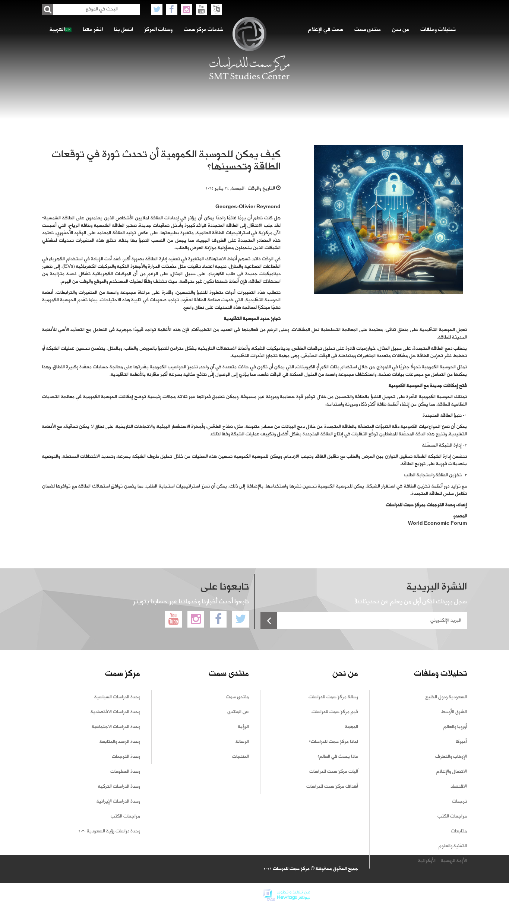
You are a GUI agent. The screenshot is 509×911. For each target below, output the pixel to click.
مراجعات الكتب (452, 816)
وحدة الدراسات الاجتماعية (116, 727)
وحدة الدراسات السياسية (117, 697)
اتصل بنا (123, 30)
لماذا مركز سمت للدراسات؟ (333, 741)
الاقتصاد (458, 786)
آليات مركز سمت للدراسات (333, 771)
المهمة (351, 727)
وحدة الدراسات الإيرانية (118, 801)
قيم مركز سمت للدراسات (335, 712)
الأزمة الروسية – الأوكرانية (442, 861)
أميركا (461, 741)
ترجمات (459, 801)
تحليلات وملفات (438, 30)
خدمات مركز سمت (203, 30)
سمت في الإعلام (325, 30)
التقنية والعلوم (453, 846)
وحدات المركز (158, 30)
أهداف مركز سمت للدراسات (332, 786)
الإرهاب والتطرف (451, 756)
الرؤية (243, 727)
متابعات (459, 831)
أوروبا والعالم (455, 727)
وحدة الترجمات (126, 756)
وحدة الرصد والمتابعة (119, 741)
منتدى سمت (367, 30)
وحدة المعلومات (125, 771)
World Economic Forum (437, 523)
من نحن (400, 30)
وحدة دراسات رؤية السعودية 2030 (109, 831)
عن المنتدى (238, 712)
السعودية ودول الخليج (446, 697)
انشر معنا (93, 30)
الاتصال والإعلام (451, 771)
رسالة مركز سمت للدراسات (333, 697)
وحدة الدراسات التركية (119, 786)
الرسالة (242, 741)
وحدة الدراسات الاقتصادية (115, 712)
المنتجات (240, 756)
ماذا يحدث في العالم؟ (337, 756)
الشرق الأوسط (454, 712)
